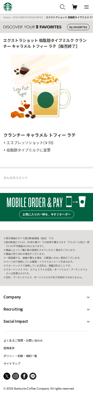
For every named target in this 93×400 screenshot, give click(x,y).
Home (6, 17)
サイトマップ (11, 363)
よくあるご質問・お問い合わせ (23, 340)
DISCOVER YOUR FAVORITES (28, 17)
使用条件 (9, 348)
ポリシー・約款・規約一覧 (20, 356)
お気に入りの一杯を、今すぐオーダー (47, 214)
